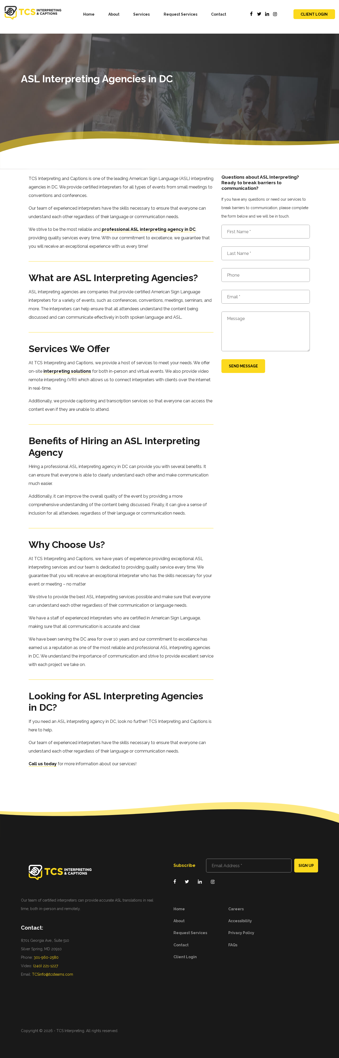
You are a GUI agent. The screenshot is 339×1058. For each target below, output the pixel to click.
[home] (33, 14)
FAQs (232, 945)
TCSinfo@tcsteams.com (52, 974)
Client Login (314, 14)
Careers (236, 909)
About (113, 14)
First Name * (239, 232)
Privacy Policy (241, 933)
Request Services (180, 14)
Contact (218, 14)
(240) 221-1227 (45, 966)
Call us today (43, 763)
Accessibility (240, 921)
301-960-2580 (46, 957)
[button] (141, 14)
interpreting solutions (67, 371)
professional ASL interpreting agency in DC (148, 229)
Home (89, 14)
